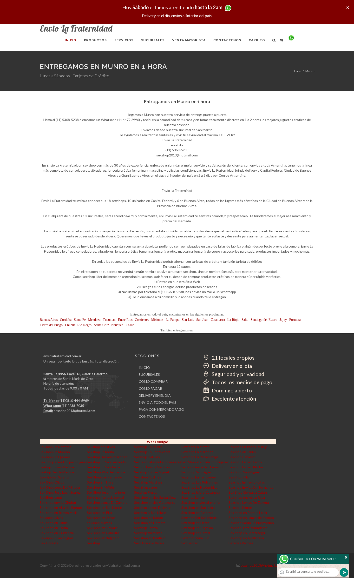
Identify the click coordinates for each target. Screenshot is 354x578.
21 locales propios (233, 357)
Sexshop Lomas (193, 497)
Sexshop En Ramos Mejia (199, 457)
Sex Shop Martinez (148, 482)
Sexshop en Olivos (101, 447)
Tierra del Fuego (51, 325)
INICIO (144, 367)
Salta (245, 320)
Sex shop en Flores (195, 523)
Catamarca (218, 320)
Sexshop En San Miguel (151, 472)
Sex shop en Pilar (99, 513)
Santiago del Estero (264, 320)
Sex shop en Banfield (149, 538)
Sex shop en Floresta (149, 523)
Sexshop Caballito (242, 457)
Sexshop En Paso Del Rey (248, 447)
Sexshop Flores (145, 492)
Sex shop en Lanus (54, 523)
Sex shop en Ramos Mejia (59, 513)
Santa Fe (80, 320)
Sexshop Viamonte (148, 533)
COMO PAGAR (150, 388)
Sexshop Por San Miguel (199, 518)
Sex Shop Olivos (52, 482)
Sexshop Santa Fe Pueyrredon (251, 523)
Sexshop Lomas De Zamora (107, 502)
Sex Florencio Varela (149, 543)
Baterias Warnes (241, 543)
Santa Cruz (101, 325)
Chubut (70, 325)
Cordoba (66, 320)
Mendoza (94, 320)
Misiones (157, 320)
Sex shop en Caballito (103, 533)
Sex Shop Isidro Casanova (200, 492)
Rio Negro (84, 325)
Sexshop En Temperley (198, 477)
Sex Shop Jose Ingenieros (106, 492)
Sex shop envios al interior (201, 502)
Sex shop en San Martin (104, 507)
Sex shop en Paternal (197, 513)
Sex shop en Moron (148, 518)
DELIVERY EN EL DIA (155, 395)
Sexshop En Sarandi (54, 477)
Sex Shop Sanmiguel (196, 472)
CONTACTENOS (152, 416)
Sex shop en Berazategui (247, 533)
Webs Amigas (158, 442)
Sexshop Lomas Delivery (152, 507)
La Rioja (233, 320)
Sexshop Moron (240, 507)
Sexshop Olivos (51, 518)
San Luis (188, 320)
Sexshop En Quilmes (55, 457)
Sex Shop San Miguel (244, 472)
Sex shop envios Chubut (58, 502)
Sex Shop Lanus (146, 487)
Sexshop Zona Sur (195, 538)
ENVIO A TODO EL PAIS (157, 402)
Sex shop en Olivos (101, 518)
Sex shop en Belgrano (103, 538)
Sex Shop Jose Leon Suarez (60, 492)
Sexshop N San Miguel (150, 513)
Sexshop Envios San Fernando (251, 487)
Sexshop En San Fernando (106, 462)
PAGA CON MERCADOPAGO (161, 409)
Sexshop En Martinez (197, 452)
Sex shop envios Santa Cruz (155, 497)
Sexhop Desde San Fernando (202, 467)
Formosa (295, 320)
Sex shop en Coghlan (197, 528)
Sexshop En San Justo (103, 467)
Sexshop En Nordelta (55, 447)
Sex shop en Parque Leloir (248, 513)
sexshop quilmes (99, 523)
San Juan (202, 320)
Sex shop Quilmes (147, 477)
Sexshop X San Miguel (56, 538)
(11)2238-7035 (73, 405)
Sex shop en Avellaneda (246, 538)
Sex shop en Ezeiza (54, 528)
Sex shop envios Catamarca (154, 502)
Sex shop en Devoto (102, 528)
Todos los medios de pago (241, 382)
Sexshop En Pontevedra (152, 452)
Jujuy (283, 320)
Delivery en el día (231, 366)
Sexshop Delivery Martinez (107, 457)
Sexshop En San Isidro (245, 462)
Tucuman (109, 320)
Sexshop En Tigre (100, 482)
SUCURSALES (149, 374)
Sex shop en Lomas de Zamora (251, 518)
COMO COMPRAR (153, 381)
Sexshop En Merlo (100, 452)
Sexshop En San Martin (246, 467)
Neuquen (117, 325)
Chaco (130, 325)
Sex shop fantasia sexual (105, 497)
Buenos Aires (49, 320)
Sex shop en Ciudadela (57, 533)
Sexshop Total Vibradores (248, 528)
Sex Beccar (189, 543)
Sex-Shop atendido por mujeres (63, 462)
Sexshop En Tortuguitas (247, 482)
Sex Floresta (49, 543)
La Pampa (172, 320)
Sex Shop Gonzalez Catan (248, 492)
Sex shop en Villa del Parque (61, 507)
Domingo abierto (231, 390)
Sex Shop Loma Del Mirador (60, 487)
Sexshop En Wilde (100, 487)
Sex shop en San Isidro (198, 507)
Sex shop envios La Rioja (247, 497)
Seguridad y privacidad (237, 374)
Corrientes (142, 320)
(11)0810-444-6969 (74, 400)
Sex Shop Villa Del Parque (106, 472)
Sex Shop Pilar (239, 477)
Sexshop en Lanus (242, 452)
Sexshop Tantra (146, 528)
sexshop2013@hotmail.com (74, 411)
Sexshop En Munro (148, 447)
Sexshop (93, 543)
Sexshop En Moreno (55, 452)
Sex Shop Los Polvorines (199, 482)
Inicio (297, 71)
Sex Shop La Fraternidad (199, 487)
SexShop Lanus (51, 497)
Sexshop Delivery (147, 457)
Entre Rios (125, 320)
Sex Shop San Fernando (104, 477)
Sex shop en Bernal (195, 533)
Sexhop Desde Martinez (58, 472)
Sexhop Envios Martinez (58, 467)
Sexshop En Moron (195, 447)
